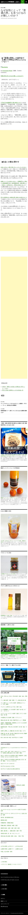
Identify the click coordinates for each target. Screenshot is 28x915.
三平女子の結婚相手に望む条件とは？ (11, 102)
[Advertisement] (14, 39)
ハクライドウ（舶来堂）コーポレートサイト (11, 864)
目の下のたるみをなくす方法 (7, 766)
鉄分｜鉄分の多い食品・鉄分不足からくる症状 (12, 737)
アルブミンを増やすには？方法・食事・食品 (11, 706)
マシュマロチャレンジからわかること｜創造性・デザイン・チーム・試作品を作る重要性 (14, 403)
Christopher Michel (7, 70)
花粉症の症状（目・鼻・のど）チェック (10, 833)
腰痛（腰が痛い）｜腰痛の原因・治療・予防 (11, 830)
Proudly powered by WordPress (17, 913)
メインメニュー (26, 2)
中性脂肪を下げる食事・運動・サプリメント (11, 717)
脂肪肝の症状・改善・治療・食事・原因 (10, 828)
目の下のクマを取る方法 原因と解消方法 (10, 768)
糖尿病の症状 (4, 820)
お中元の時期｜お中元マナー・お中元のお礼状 (12, 846)
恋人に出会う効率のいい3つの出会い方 (12, 390)
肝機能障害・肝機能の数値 (7, 822)
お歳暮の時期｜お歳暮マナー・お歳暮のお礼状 (12, 848)
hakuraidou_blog (12, 18)
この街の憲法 (4, 861)
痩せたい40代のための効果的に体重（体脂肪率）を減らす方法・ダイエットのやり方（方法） (14, 756)
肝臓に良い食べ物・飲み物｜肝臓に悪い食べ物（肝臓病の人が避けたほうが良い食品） (14, 734)
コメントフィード (5, 903)
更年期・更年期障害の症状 (7, 817)
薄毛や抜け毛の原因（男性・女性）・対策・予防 (12, 836)
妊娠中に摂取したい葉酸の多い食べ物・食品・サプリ (13, 730)
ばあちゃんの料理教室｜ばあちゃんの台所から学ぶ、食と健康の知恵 (11, 2)
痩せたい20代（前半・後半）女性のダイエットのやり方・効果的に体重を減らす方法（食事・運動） (13, 752)
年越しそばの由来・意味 (6, 851)
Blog (2, 7)
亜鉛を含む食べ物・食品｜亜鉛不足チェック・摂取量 (13, 720)
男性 (4, 7)
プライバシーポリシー (5, 913)
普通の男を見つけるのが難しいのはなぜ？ (12, 76)
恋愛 (3, 395)
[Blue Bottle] (4, 67)
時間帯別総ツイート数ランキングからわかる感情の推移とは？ (14, 410)
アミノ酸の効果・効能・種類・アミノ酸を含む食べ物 (13, 700)
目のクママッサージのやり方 (7, 763)
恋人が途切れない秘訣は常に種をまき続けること (14, 197)
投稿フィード (4, 901)
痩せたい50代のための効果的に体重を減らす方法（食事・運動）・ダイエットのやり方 (13, 760)
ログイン (3, 898)
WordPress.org (4, 906)
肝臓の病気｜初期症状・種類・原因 (9, 825)
